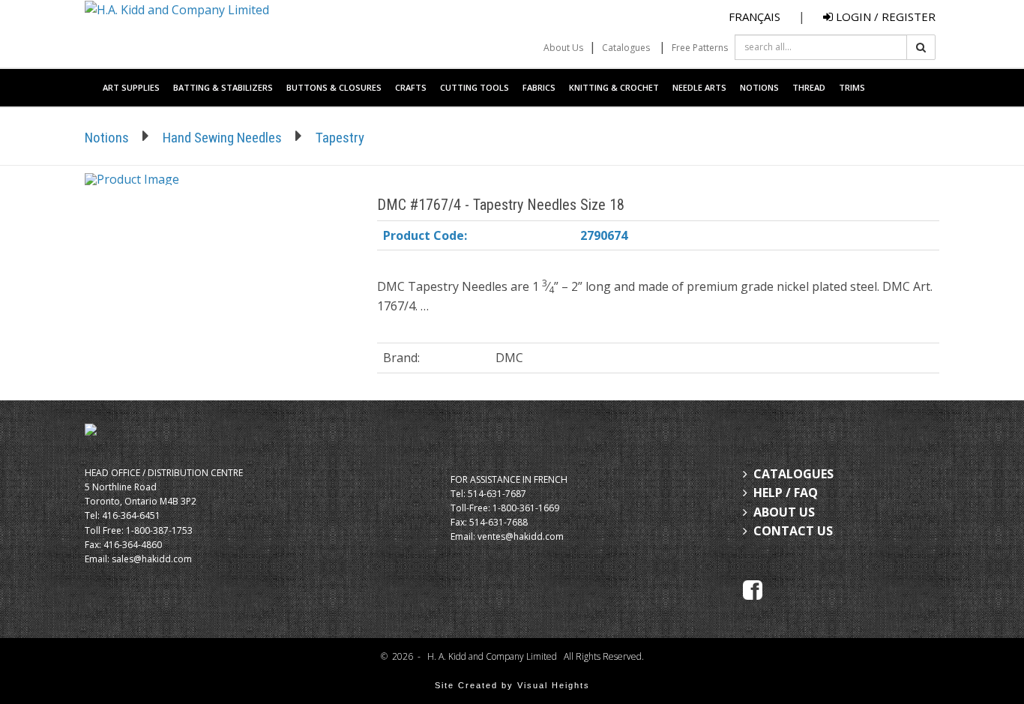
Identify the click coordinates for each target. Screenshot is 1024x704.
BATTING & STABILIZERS (223, 87)
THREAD (808, 87)
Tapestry (340, 137)
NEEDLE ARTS (699, 87)
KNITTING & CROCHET (614, 87)
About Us (563, 47)
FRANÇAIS (754, 16)
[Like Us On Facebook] (752, 588)
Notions (107, 137)
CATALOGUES (793, 474)
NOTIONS (759, 87)
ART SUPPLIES (131, 87)
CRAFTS (411, 87)
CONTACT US (793, 531)
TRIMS (852, 87)
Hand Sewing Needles (222, 137)
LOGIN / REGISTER (884, 16)
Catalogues (626, 47)
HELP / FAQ (785, 492)
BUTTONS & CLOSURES (334, 87)
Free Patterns (700, 47)
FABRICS (538, 87)
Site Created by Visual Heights (512, 685)
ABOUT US (784, 512)
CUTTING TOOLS (474, 87)
